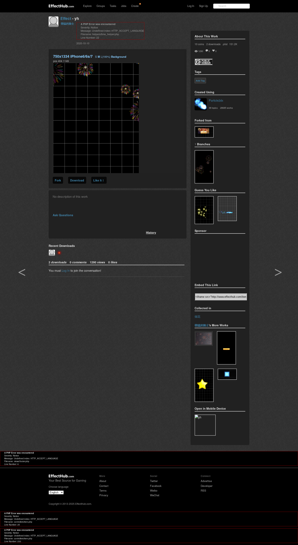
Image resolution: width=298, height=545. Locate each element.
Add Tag (200, 80)
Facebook (156, 486)
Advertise (206, 481)
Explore (87, 6)
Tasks (113, 6)
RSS (203, 490)
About (102, 481)
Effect (65, 18)
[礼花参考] (204, 166)
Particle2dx (216, 100)
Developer (206, 486)
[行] (204, 132)
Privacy (103, 495)
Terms (103, 490)
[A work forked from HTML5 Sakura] (204, 339)
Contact (103, 486)
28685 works (226, 107)
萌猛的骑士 (67, 23)
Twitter (154, 481)
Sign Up (203, 6)
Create (135, 6)
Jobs (123, 6)
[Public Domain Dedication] (204, 64)
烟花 (197, 316)
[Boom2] (204, 210)
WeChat (154, 495)
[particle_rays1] (204, 385)
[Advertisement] (215, 257)
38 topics (213, 107)
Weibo (153, 490)
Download (77, 180)
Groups (100, 6)
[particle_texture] (227, 208)
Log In (190, 6)
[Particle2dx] (201, 104)
